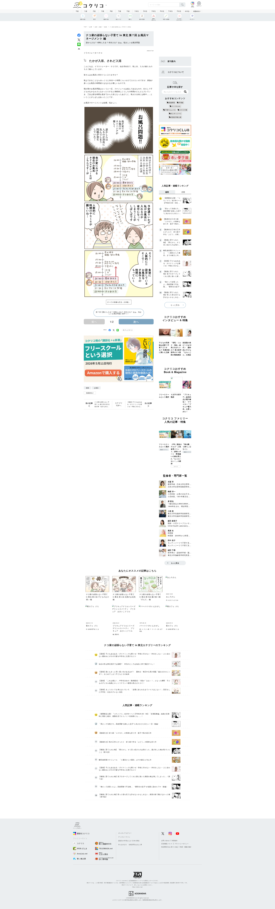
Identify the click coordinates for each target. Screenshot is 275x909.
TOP (85, 27)
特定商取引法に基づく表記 (169, 847)
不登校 (181, 103)
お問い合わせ (165, 840)
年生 (137, 11)
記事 (90, 27)
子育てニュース (170, 110)
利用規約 (174, 840)
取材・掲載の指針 (185, 847)
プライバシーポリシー (182, 844)
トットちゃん (176, 106)
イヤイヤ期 (183, 110)
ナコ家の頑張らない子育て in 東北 (120, 27)
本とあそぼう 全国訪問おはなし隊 (130, 844)
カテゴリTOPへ (118, 404)
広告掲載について (166, 844)
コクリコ (176, 466)
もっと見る (175, 305)
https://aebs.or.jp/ (137, 887)
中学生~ (187, 11)
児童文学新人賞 (176, 117)
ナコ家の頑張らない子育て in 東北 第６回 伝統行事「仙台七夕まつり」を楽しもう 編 (102, 404)
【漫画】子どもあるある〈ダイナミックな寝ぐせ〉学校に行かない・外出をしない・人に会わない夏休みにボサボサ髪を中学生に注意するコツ (134, 404)
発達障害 (172, 103)
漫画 (105, 27)
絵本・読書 (98, 27)
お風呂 (96, 388)
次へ (136, 321)
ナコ (100, 53)
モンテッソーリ (176, 113)
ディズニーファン (124, 837)
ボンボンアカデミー (125, 833)
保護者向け (197, 11)
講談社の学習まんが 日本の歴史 (129, 841)
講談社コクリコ (163, 449)
